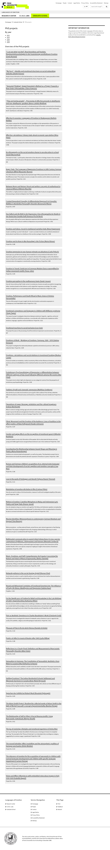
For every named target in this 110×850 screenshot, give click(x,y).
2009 (8, 40)
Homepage (59, 3)
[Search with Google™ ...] (106, 6)
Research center (9, 16)
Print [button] (59, 804)
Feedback (60, 806)
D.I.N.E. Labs (24, 16)
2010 (8, 37)
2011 (8, 35)
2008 (8, 42)
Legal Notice (76, 3)
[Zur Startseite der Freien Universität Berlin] (14, 5)
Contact (70, 3)
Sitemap (106, 3)
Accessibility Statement (96, 3)
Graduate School (40, 16)
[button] (86, 6)
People (64, 3)
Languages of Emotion (10, 12)
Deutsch (60, 809)
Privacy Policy (85, 3)
